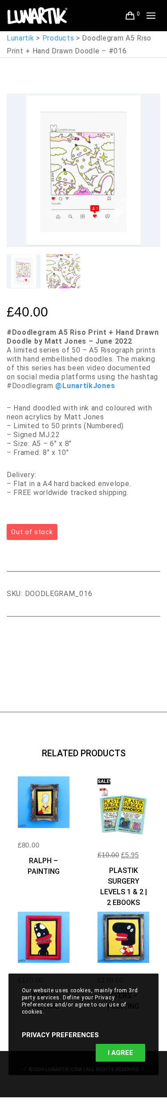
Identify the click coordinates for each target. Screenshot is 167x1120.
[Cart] (130, 15)
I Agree (120, 1053)
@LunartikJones (85, 385)
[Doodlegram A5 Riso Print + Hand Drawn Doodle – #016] (13, 641)
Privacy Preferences (60, 1035)
